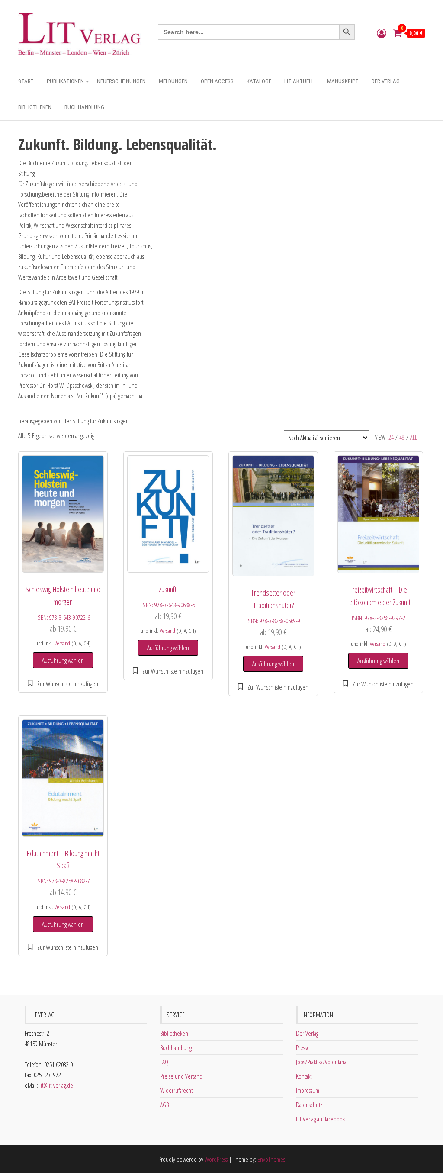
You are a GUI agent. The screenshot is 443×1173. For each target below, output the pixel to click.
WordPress (216, 1159)
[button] (63, 683)
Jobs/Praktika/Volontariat (322, 1061)
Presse (303, 1047)
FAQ (164, 1061)
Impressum (307, 1090)
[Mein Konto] (381, 32)
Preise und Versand (181, 1076)
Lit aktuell (299, 81)
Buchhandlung (84, 107)
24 (391, 437)
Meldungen (173, 81)
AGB (164, 1104)
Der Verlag (386, 81)
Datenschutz (309, 1104)
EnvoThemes (271, 1159)
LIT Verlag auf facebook (320, 1119)
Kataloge (259, 81)
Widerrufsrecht (176, 1090)
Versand (62, 643)
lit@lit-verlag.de (56, 1085)
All (413, 437)
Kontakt (303, 1076)
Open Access (217, 81)
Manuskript (343, 81)
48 (401, 437)
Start (26, 81)
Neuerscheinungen (121, 81)
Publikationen (65, 81)
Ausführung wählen (63, 660)
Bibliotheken (34, 107)
